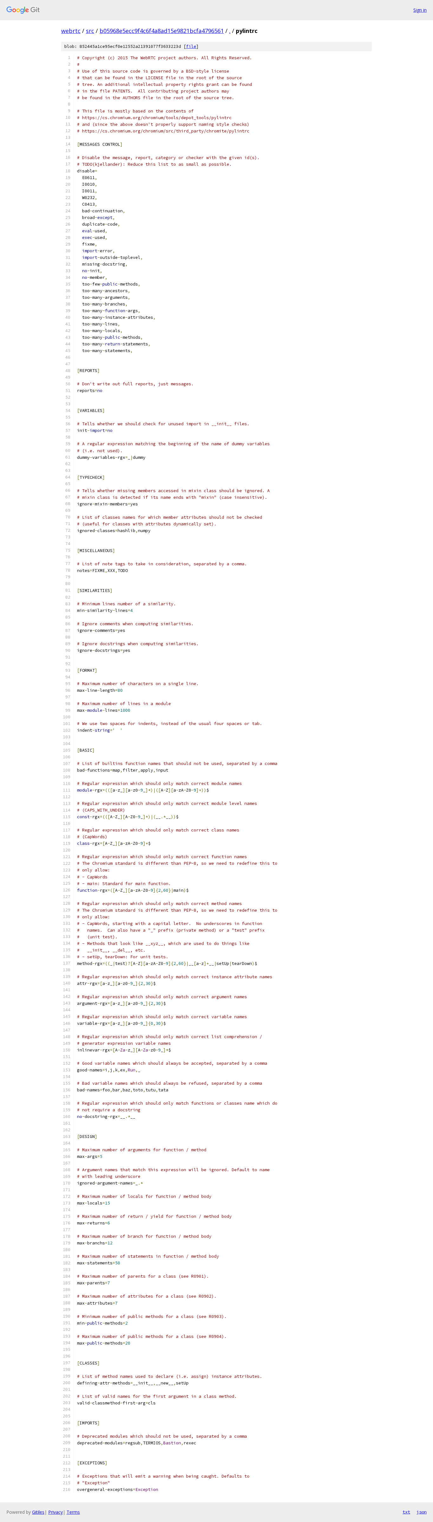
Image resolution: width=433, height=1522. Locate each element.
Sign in (420, 10)
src (90, 31)
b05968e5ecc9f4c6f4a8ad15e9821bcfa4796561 (162, 31)
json (422, 1512)
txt (406, 1512)
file (191, 46)
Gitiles (38, 1512)
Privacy (55, 1512)
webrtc (71, 31)
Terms (73, 1512)
